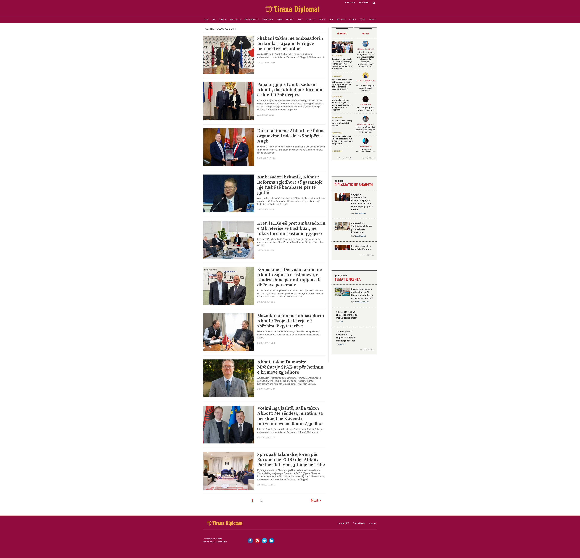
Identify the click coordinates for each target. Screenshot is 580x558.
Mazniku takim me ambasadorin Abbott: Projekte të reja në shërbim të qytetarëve (290, 321)
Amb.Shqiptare (251, 19)
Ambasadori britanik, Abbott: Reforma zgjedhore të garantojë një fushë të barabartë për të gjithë (289, 185)
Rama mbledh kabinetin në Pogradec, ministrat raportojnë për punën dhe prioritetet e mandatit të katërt (342, 84)
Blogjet (310, 19)
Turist (362, 19)
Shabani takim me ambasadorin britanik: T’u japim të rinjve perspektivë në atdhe (290, 43)
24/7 (214, 19)
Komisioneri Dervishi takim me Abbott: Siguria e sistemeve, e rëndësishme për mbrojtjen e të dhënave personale (289, 277)
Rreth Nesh (359, 523)
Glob (321, 19)
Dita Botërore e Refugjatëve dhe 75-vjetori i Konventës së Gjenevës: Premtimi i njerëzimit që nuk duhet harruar (365, 59)
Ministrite (234, 19)
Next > (316, 500)
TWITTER (364, 3)
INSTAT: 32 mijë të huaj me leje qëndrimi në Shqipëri (342, 123)
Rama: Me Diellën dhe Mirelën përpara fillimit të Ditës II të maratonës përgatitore (342, 140)
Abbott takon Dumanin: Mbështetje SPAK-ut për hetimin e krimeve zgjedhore (290, 367)
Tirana (279, 19)
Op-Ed (365, 33)
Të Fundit (342, 33)
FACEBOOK (351, 3)
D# (330, 19)
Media (371, 19)
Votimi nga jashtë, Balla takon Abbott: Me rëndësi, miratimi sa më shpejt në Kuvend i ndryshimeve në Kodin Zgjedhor (290, 416)
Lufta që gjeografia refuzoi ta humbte (365, 108)
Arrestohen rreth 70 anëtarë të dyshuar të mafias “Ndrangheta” (346, 315)
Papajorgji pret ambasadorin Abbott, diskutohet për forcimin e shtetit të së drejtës (290, 89)
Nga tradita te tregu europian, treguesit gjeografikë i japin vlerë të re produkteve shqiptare (342, 105)
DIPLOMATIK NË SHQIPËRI (354, 183)
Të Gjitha (346, 158)
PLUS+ (351, 19)
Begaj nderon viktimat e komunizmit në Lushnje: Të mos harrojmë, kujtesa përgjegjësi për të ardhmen (342, 64)
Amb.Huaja (267, 19)
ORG (299, 19)
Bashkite (290, 19)
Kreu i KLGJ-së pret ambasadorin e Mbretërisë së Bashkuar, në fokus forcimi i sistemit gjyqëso (291, 228)
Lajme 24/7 (343, 523)
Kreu (206, 19)
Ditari (221, 19)
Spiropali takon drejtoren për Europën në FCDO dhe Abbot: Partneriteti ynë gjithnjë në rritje (291, 459)
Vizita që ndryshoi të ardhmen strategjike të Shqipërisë (365, 129)
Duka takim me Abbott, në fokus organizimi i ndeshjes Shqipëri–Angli (290, 136)
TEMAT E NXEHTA (348, 277)
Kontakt (373, 523)
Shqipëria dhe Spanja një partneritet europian (365, 88)
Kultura (340, 19)
